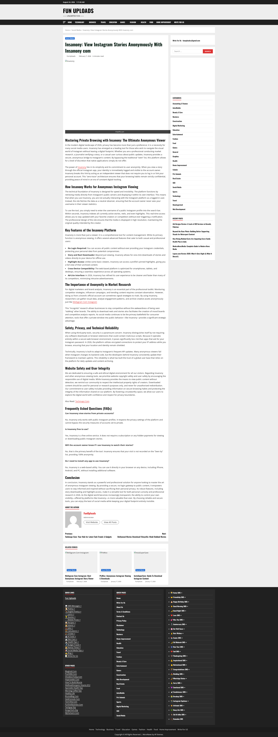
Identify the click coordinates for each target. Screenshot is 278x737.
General (175, 152)
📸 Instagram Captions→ (180, 701)
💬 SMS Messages (73, 606)
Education (113, 22)
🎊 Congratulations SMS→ (180, 669)
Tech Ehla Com (71, 702)
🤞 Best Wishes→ (177, 633)
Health (143, 22)
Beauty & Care (178, 112)
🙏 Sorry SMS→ (176, 683)
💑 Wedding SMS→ (177, 674)
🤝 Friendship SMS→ (178, 597)
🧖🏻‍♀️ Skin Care (71, 639)
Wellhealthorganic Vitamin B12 (77, 685)
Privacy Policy (121, 620)
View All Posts (110, 522)
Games (122, 22)
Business (92, 22)
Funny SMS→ (177, 592)
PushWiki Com (71, 674)
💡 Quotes (70, 617)
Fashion (133, 22)
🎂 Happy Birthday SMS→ (180, 601)
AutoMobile (177, 108)
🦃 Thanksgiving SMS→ (179, 656)
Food (151, 22)
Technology (79, 22)
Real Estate (177, 178)
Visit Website (92, 522)
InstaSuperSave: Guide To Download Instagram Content (148, 577)
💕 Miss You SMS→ (177, 619)
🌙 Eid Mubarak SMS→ (179, 642)
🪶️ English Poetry (73, 611)
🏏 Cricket (70, 633)
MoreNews (147, 734)
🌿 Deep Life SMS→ (178, 710)
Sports (175, 191)
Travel (103, 22)
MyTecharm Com (72, 713)
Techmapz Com (82, 401)
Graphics (176, 156)
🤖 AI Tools (70, 636)
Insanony (82, 167)
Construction (177, 121)
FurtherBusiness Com (74, 704)
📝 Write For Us (71, 656)
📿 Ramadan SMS (177, 719)
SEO (174, 182)
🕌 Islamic (70, 625)
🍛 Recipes (70, 622)
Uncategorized (178, 205)
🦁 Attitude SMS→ (177, 705)
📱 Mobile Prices (72, 620)
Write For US (179, 22)
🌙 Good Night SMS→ (178, 610)
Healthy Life (70, 693)
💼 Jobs (69, 628)
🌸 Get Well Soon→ (178, 629)
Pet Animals (177, 174)
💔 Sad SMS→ (176, 651)
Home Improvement (163, 22)
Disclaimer (120, 625)
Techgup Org (70, 707)
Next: (141, 535)
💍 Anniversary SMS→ (179, 624)
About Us (120, 607)
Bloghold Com (71, 671)
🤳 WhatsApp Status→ (179, 678)
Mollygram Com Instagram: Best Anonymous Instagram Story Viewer (79, 577)
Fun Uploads (78, 11)
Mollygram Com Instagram (85, 302)
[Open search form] (214, 22)
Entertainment (178, 134)
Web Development (179, 209)
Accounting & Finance (180, 103)
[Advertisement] (193, 75)
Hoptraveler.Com (72, 679)
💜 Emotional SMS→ (178, 687)
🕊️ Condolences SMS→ (179, 692)
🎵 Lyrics (69, 614)
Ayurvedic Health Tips (74, 688)
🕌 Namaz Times (73, 647)
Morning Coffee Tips (73, 690)
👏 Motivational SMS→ (179, 665)
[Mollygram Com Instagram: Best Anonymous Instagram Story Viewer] (81, 562)
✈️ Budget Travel (73, 645)
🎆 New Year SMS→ (178, 647)
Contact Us (120, 616)
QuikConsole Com (72, 699)
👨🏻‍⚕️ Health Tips (72, 642)
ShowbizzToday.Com (73, 677)
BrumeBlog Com (72, 696)
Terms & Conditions (123, 611)
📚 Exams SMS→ (177, 638)
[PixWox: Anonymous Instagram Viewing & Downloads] (116, 562)
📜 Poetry (70, 608)
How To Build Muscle (73, 682)
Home (70, 22)
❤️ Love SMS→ (176, 615)
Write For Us (121, 602)
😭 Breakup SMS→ (177, 696)
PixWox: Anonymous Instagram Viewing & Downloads (115, 577)
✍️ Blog (69, 653)
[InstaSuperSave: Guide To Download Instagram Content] (150, 562)
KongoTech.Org (71, 710)
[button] (64, 22)
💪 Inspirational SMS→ (179, 660)
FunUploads (71, 56)
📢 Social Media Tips (74, 650)
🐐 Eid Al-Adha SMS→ (178, 714)
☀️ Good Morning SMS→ (179, 606)
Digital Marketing (179, 125)
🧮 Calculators (72, 631)
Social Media (70, 38)
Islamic (175, 169)
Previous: (88, 535)
